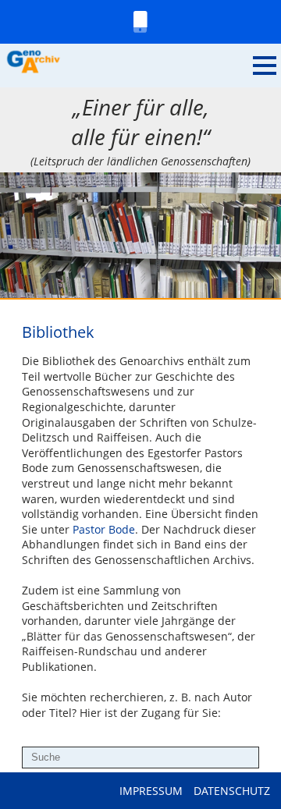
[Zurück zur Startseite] (127, 62)
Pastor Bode (104, 529)
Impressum (151, 790)
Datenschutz (232, 790)
